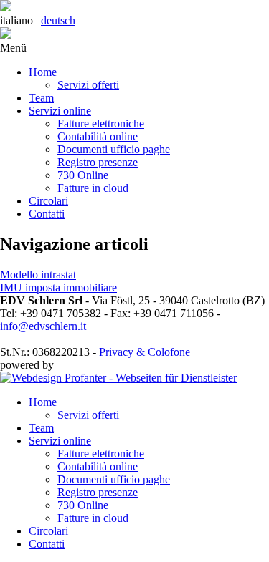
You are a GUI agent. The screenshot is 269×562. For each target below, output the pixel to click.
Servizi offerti (88, 85)
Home (43, 72)
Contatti (47, 214)
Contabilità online (97, 136)
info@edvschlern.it (43, 326)
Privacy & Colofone (144, 352)
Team (41, 98)
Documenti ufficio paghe (113, 149)
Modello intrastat (38, 274)
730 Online (82, 175)
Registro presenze (97, 162)
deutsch (58, 20)
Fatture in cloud (92, 188)
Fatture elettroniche (100, 123)
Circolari (48, 201)
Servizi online (60, 111)
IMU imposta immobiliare (58, 287)
